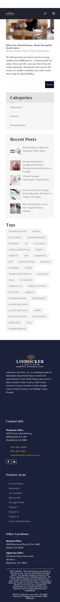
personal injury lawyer (18, 310)
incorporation (26, 280)
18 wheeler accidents (17, 231)
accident (36, 231)
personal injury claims (18, 304)
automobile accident (36, 237)
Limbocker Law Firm (37, 286)
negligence (29, 292)
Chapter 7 (39, 249)
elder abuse (45, 261)
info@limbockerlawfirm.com (25, 455)
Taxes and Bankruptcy (20, 521)
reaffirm (37, 310)
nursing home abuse (17, 298)
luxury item (14, 292)
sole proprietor (39, 316)
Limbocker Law (15, 286)
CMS (26, 255)
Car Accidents (15, 493)
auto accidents (15, 237)
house (11, 280)
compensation (40, 255)
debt (11, 261)
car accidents (39, 243)
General (14, 116)
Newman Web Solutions (36, 597)
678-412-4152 (18, 451)
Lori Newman (15, 51)
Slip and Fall (14, 497)
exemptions (14, 268)
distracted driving (26, 261)
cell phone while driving (19, 249)
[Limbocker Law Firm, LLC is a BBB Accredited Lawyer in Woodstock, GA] (30, 405)
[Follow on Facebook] (8, 461)
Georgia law (42, 274)
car (26, 243)
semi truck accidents (18, 316)
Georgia (28, 268)
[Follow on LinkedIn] (14, 461)
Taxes (29, 322)
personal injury (38, 298)
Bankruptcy (16, 107)
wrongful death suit (17, 328)
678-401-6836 (18, 3)
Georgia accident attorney (20, 274)
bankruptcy (14, 243)
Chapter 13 (13, 255)
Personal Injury (43, 51)
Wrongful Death (17, 502)
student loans (14, 322)
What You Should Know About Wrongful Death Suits (29, 46)
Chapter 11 (14, 516)
